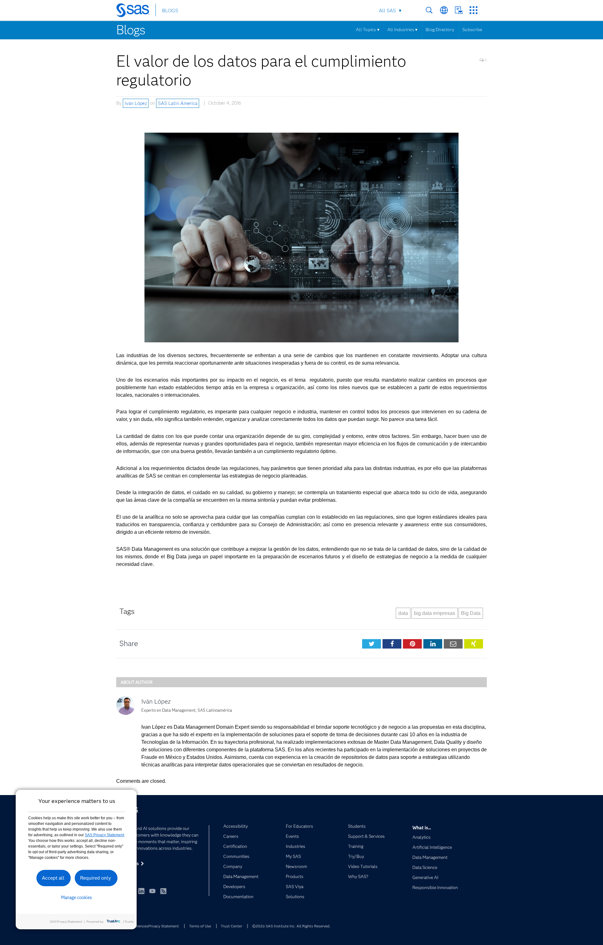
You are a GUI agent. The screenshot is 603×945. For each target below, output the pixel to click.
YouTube (152, 891)
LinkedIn (141, 891)
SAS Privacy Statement (104, 835)
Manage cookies (76, 897)
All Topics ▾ (367, 29)
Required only (95, 878)
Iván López (136, 103)
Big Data (471, 613)
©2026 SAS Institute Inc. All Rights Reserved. (291, 926)
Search (429, 10)
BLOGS (170, 11)
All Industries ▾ (402, 29)
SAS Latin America (178, 103)
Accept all (53, 878)
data (403, 613)
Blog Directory (440, 29)
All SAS (387, 11)
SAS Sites (473, 10)
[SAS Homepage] (135, 11)
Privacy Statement (163, 926)
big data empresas (434, 613)
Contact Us (459, 10)
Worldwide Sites (444, 10)
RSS (163, 891)
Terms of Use (200, 926)
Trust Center (231, 926)
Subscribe (472, 29)
